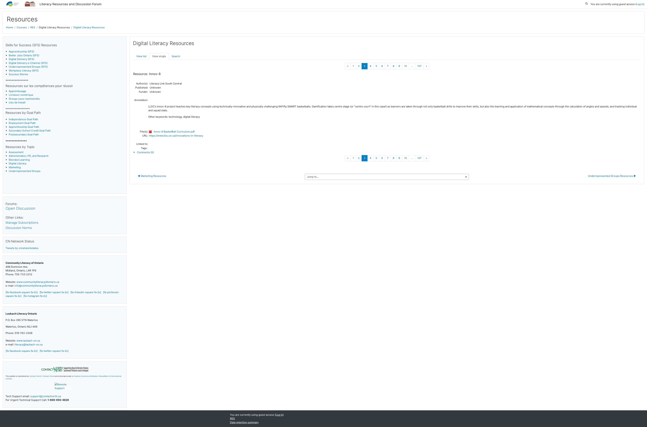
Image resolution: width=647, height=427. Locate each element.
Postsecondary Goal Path (24, 134)
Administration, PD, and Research (29, 155)
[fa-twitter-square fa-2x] (54, 292)
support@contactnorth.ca (45, 396)
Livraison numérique (21, 94)
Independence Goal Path (23, 119)
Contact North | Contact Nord (42, 376)
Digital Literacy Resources (89, 27)
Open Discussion (20, 208)
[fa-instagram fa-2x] (35, 296)
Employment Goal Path (22, 123)
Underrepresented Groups (24, 171)
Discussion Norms (19, 228)
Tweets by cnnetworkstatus (22, 248)
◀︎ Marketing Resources (152, 176)
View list (141, 56)
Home (9, 27)
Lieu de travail (17, 102)
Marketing (15, 167)
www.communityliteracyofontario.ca (38, 282)
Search (176, 56)
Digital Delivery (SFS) (21, 59)
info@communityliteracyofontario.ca (35, 285)
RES (32, 27)
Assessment (16, 152)
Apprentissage (17, 91)
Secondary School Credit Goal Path (30, 130)
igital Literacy (17, 163)
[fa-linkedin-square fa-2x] (85, 292)
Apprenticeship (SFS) (21, 51)
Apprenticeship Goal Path (24, 126)
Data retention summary (244, 422)
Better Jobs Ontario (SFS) (24, 55)
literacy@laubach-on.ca (28, 344)
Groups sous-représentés (24, 98)
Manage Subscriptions (22, 223)
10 (405, 66)
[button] (586, 3)
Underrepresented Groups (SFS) (28, 66)
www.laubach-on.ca (28, 340)
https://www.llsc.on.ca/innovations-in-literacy (176, 135)
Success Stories (18, 74)
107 (419, 66)
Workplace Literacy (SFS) (24, 70)
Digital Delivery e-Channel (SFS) (28, 63)
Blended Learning (19, 159)
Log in (639, 4)
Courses (22, 27)
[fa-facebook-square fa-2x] (22, 292)
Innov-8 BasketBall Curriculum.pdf (174, 131)
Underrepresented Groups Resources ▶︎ (612, 176)
